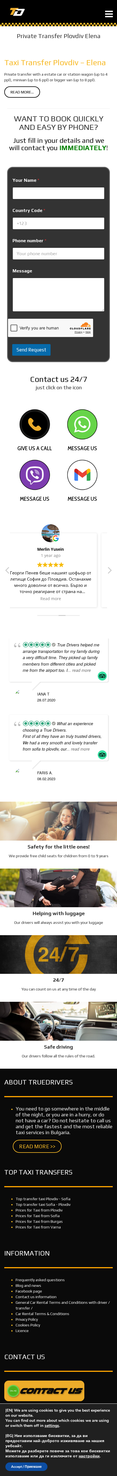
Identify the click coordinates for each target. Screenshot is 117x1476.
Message (22, 271)
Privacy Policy (27, 1319)
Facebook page (29, 1291)
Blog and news (28, 1285)
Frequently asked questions (40, 1280)
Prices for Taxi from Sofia (38, 1215)
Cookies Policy (28, 1325)
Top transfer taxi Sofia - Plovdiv (43, 1204)
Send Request (31, 350)
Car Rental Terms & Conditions (42, 1313)
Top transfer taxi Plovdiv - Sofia (43, 1199)
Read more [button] (58, 598)
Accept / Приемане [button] (26, 1466)
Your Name (25, 180)
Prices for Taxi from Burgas (39, 1221)
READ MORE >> (37, 1146)
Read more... (22, 92)
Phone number (29, 240)
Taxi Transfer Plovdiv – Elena (55, 62)
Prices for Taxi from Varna (38, 1227)
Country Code (28, 210)
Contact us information (36, 1296)
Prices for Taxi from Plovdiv (39, 1210)
